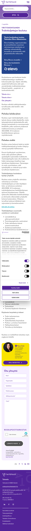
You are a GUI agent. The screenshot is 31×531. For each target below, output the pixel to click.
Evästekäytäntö (6, 521)
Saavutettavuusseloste (8, 510)
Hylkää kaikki (15, 297)
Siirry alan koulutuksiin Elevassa (12, 64)
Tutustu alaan (6, 97)
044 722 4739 (18, 358)
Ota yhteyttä (6, 100)
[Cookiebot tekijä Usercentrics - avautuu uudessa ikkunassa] (22, 232)
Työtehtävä (8, 386)
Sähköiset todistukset (8, 524)
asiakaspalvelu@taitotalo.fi (9, 486)
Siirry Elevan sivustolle (12, 60)
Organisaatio (9, 381)
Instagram (13, 504)
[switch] (26, 266)
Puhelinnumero (10, 391)
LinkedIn (4, 504)
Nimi (7, 375)
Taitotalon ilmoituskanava (9, 518)
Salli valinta (15, 292)
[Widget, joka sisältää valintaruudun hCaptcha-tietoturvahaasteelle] (16, 434)
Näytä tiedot (22, 283)
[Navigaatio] (28, 2)
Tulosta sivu (6, 94)
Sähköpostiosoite (10, 396)
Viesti (7, 401)
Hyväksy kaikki (15, 287)
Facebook (9, 504)
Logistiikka (5, 24)
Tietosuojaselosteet (7, 513)
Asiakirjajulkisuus (7, 516)
